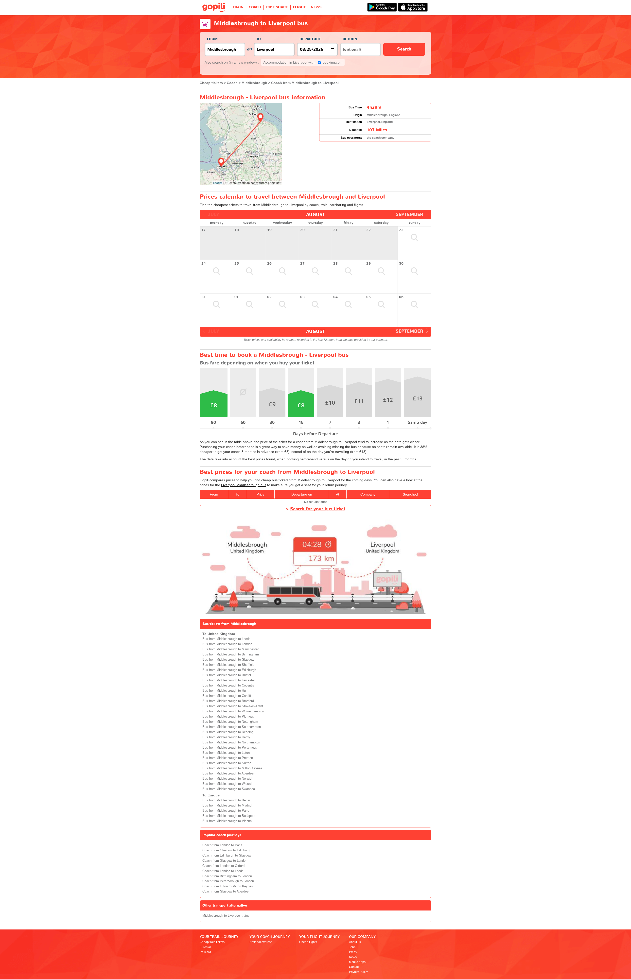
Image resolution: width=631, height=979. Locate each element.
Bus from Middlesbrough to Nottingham (230, 721)
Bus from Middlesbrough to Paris (225, 810)
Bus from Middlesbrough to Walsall (227, 784)
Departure (310, 39)
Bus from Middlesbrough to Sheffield (228, 665)
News (353, 957)
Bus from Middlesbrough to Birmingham (230, 654)
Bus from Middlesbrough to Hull (224, 690)
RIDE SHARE (277, 7)
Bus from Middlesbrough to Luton (226, 753)
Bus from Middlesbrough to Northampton (231, 742)
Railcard (205, 952)
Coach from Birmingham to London (227, 876)
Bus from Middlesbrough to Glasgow (228, 659)
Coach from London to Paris (222, 845)
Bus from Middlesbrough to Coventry (228, 685)
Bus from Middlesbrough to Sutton (226, 763)
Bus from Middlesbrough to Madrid (226, 805)
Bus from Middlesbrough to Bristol (226, 675)
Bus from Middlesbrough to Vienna (227, 821)
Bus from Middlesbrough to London (227, 644)
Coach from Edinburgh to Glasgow (226, 855)
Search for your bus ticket (317, 509)
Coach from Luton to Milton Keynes (227, 886)
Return (350, 39)
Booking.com (303, 62)
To (258, 39)
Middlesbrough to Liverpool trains (225, 915)
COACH (255, 7)
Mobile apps (357, 962)
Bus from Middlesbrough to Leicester (228, 680)
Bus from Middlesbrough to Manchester (230, 649)
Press (353, 952)
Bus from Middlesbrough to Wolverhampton (233, 711)
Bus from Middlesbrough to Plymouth (228, 716)
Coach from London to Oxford (223, 866)
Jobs (352, 947)
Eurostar (205, 947)
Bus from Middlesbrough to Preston (227, 758)
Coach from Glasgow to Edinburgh (226, 850)
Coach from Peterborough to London (228, 881)
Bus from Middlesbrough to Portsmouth (230, 747)
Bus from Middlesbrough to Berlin (226, 800)
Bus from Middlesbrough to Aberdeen (228, 773)
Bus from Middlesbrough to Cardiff (226, 696)
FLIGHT (299, 7)
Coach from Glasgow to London (224, 860)
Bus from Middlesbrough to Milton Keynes (232, 768)
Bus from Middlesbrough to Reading (227, 732)
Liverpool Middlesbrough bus (243, 485)
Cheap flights (308, 942)
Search (404, 49)
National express (260, 942)
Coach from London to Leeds (223, 871)
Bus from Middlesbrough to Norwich (227, 778)
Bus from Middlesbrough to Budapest (228, 816)
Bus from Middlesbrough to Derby (226, 737)
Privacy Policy (358, 972)
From (212, 39)
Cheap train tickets (212, 942)
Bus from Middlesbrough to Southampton (231, 727)
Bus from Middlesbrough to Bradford (228, 701)
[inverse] (249, 49)
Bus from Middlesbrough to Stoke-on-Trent (232, 706)
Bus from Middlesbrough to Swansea (228, 789)
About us (355, 942)
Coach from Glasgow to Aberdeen (226, 891)
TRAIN (238, 7)
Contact (354, 967)
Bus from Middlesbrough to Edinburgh (229, 670)
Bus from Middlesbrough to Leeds (226, 639)
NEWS (316, 7)
